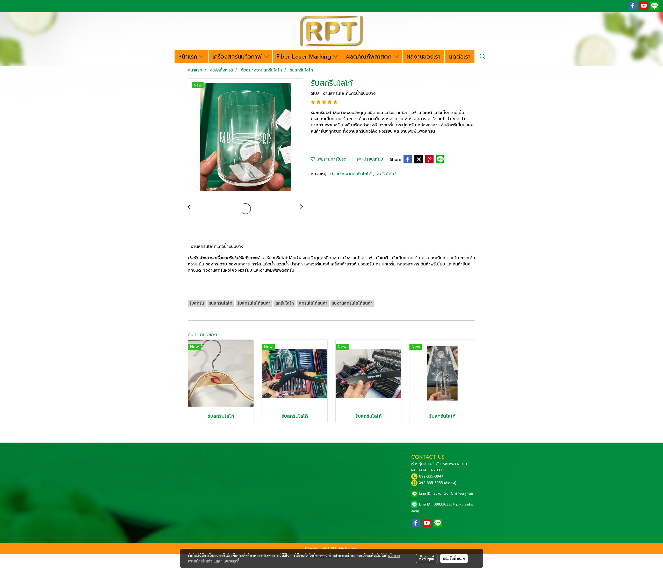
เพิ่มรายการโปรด (331, 159)
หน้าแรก (188, 56)
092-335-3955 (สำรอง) (437, 482)
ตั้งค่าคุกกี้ (426, 558)
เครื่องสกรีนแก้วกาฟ (238, 56)
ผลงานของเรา (424, 56)
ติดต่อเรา (460, 56)
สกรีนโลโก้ (386, 174)
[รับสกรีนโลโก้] (245, 138)
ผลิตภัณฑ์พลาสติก (370, 56)
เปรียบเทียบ (372, 159)
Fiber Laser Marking (305, 56)
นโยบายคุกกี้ (230, 561)
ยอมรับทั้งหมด (454, 558)
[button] (482, 56)
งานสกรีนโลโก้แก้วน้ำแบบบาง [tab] (217, 246)
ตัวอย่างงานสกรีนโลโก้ (351, 174)
